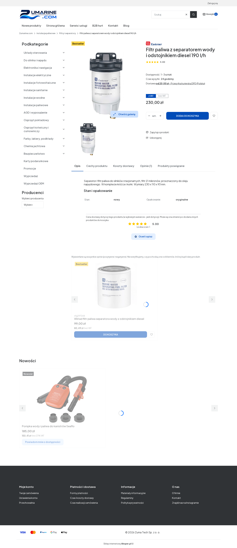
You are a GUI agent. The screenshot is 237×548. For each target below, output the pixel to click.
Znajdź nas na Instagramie (185, 502)
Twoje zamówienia (29, 493)
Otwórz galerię (126, 114)
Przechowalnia (27, 502)
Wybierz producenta (33, 198)
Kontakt (176, 497)
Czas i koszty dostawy (82, 497)
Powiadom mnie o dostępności (42, 441)
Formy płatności (79, 493)
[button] (193, 14)
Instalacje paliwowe (46, 33)
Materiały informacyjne (133, 493)
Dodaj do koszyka (187, 115)
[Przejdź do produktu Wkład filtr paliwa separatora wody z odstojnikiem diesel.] (114, 287)
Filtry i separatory (67, 33)
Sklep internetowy (117, 544)
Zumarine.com (26, 33)
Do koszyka (110, 334)
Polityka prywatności (132, 502)
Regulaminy (127, 497)
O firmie (176, 493)
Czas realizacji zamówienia (84, 502)
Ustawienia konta (28, 497)
